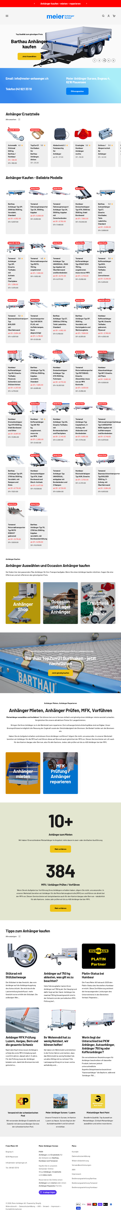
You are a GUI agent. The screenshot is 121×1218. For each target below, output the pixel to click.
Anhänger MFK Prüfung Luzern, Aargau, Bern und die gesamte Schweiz (22, 1040)
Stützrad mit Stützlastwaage (16, 975)
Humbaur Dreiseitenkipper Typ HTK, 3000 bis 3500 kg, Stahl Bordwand (83, 209)
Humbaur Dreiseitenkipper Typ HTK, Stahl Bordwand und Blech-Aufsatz (37, 476)
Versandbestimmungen (81, 1165)
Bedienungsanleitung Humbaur (84, 1187)
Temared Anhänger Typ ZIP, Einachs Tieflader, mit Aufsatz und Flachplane (12, 269)
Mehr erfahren (60, 849)
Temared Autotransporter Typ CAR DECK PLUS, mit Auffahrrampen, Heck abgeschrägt (37, 324)
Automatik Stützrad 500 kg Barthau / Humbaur (12, 151)
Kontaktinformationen (14, 1209)
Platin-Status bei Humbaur (93, 975)
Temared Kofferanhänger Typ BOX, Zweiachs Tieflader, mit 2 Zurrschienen (104, 267)
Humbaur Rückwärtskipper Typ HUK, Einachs (83, 473)
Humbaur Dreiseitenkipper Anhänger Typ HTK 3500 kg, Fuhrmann (60, 373)
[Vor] (86, 3)
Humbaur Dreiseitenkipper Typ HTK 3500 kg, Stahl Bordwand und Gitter (15, 425)
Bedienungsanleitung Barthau (84, 1178)
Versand (46, 1206)
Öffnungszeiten (77, 91)
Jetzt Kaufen (28, 54)
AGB (39, 1206)
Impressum (76, 1174)
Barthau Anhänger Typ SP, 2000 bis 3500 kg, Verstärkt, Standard (15, 209)
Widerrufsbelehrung (80, 1160)
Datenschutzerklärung (81, 1156)
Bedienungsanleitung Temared (84, 1183)
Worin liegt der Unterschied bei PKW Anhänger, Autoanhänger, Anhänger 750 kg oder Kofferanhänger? (98, 1044)
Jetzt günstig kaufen (60, 673)
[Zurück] (34, 3)
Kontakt (75, 1151)
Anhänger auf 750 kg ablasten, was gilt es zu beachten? (58, 977)
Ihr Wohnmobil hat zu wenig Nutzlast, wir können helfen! (57, 1040)
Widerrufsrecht (11, 1206)
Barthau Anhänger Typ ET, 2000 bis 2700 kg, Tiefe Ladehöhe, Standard (60, 321)
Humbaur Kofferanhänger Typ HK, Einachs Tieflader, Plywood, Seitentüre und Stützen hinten (14, 376)
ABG (73, 1169)
